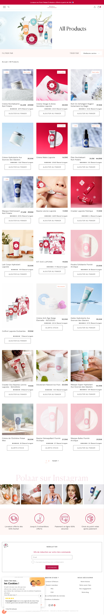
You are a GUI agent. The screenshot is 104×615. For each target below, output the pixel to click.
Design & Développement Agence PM (64, 611)
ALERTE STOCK (52, 328)
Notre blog (85, 592)
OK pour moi (37, 605)
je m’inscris (52, 567)
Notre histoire (85, 581)
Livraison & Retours (52, 581)
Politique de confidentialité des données (52, 596)
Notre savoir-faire (85, 585)
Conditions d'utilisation (52, 599)
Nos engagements (85, 588)
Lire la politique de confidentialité (13, 598)
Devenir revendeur (52, 585)
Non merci (9, 605)
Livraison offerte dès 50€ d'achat (14, 527)
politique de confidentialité (54, 562)
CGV (52, 592)
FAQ (52, 588)
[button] (13, 109)
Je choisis (23, 605)
